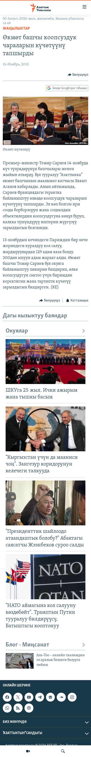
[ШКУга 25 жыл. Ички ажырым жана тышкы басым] (45, 361)
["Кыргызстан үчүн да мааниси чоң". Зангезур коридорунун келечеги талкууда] (45, 428)
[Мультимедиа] (28, 751)
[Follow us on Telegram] (39, 697)
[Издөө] (63, 751)
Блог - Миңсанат (27, 645)
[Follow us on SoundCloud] (61, 697)
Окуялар (17, 331)
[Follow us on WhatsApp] (7, 708)
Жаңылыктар (16, 29)
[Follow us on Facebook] (7, 697)
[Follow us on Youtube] (28, 697)
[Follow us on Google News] (50, 697)
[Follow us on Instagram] (72, 697)
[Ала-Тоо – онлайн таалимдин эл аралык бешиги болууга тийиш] (20, 661)
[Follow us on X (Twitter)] (18, 697)
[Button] (78, 75)
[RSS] (18, 708)
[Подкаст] (28, 708)
